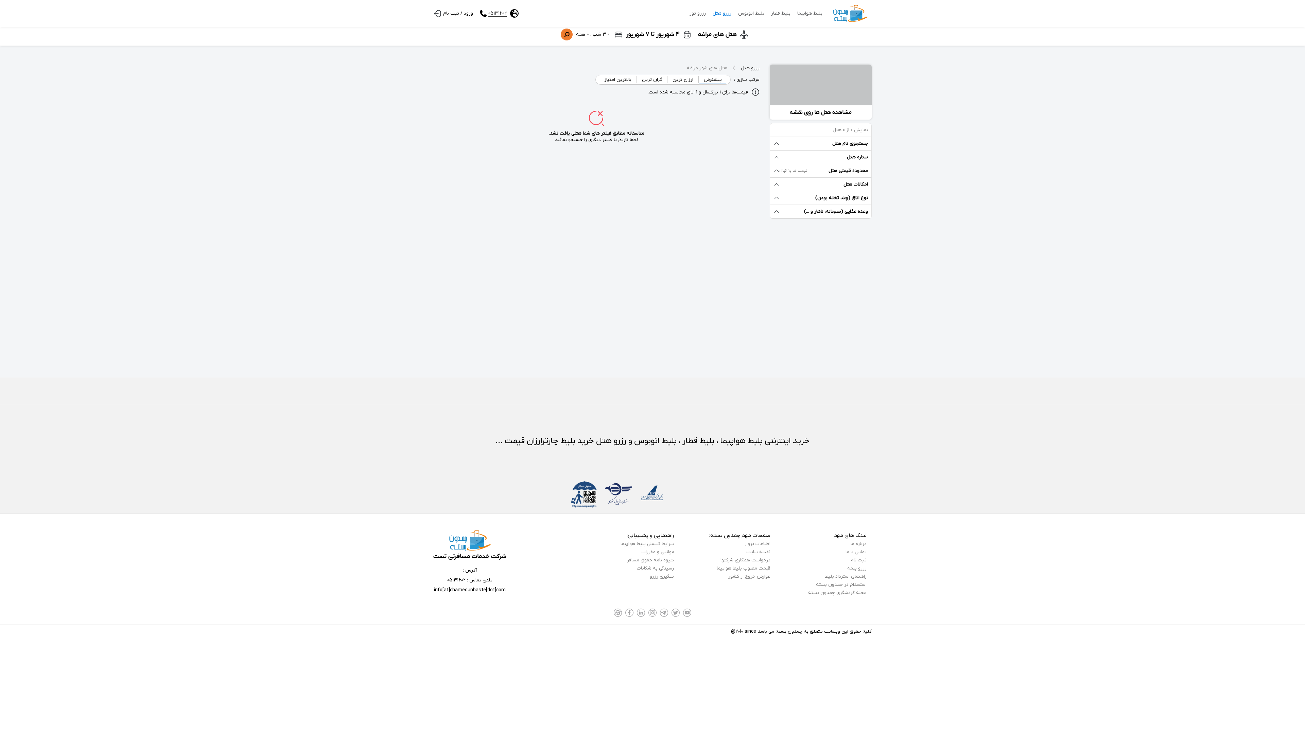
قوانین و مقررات (658, 552)
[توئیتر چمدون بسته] (676, 613)
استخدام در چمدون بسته (841, 584)
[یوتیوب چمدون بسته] (687, 613)
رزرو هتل (722, 13)
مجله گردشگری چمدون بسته (837, 593)
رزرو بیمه (857, 568)
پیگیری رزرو (662, 576)
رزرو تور (698, 13)
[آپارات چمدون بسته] (618, 613)
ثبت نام (859, 560)
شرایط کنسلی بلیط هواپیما (647, 544)
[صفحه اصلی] (850, 13)
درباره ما (859, 544)
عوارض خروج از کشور (749, 576)
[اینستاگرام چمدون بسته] (652, 613)
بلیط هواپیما (809, 13)
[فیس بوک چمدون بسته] (629, 613)
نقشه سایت (758, 552)
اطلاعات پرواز (757, 544)
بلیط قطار (780, 13)
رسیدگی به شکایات (655, 568)
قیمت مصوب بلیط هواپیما (743, 568)
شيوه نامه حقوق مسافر (650, 560)
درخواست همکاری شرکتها (745, 560)
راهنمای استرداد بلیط (846, 576)
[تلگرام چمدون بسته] (664, 613)
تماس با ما (856, 552)
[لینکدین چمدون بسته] (641, 613)
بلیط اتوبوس (751, 13)
